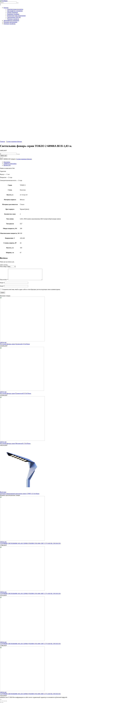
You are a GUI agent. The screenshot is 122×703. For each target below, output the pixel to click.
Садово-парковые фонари (14, 141)
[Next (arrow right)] (2, 702)
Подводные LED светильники (16, 15)
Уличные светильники (10, 22)
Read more (3, 492)
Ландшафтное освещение (15, 11)
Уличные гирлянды (13, 19)
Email (2, 286)
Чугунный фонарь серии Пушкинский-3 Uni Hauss (15, 393)
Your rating (3, 266)
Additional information (10, 163)
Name (2, 282)
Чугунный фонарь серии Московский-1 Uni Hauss (15, 443)
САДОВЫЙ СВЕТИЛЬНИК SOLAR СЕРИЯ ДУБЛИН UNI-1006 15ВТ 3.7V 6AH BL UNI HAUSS (30, 543)
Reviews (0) (7, 165)
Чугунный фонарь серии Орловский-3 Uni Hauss (15, 344)
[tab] (63, 162)
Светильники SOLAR (14, 17)
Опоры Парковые (12, 12)
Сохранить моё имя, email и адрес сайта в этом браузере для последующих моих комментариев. (31, 289)
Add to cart (3, 155)
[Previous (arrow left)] (0, 702)
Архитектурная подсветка (15, 9)
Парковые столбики (13, 14)
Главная (2, 141)
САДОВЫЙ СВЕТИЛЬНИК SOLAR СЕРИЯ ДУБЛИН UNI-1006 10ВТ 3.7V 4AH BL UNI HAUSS (30, 593)
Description (7, 162)
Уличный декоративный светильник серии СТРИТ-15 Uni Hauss (19, 493)
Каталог (6, 7)
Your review (4, 279)
